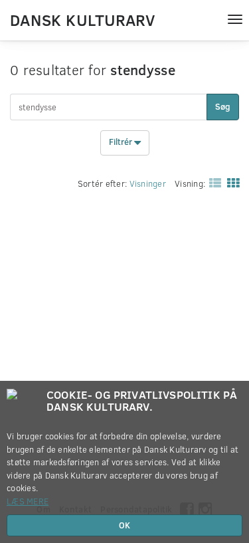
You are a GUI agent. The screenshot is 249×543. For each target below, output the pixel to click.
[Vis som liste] (212, 182)
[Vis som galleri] (230, 182)
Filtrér (121, 142)
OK (124, 525)
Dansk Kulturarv (82, 19)
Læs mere (27, 501)
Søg (222, 106)
